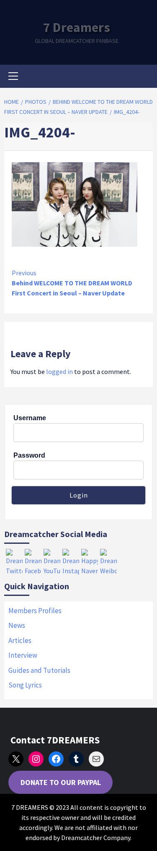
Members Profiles (35, 610)
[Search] (143, 77)
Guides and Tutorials (39, 670)
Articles (19, 640)
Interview (22, 655)
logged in (59, 371)
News (16, 625)
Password (29, 455)
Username (29, 418)
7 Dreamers (76, 27)
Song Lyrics (25, 685)
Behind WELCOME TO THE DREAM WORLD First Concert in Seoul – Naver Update (72, 283)
